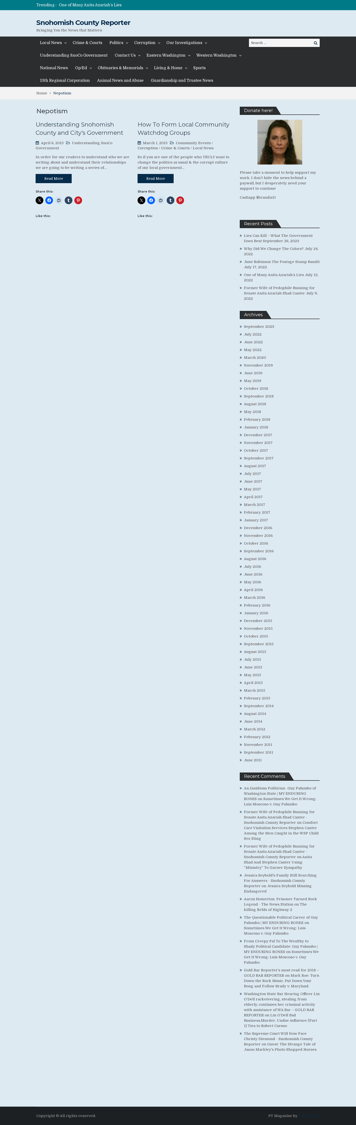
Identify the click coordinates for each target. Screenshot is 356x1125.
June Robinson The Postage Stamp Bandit (282, 262)
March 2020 (255, 357)
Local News (51, 43)
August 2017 (255, 466)
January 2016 (256, 613)
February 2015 (257, 698)
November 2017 (258, 443)
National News (54, 68)
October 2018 (256, 388)
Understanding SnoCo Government (74, 55)
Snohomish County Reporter (83, 22)
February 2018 (257, 419)
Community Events (193, 143)
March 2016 (254, 597)
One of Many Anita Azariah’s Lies (90, 5)
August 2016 (255, 559)
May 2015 (252, 675)
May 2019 (252, 381)
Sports (199, 68)
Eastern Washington (166, 55)
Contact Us (125, 55)
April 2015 (253, 683)
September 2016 (259, 551)
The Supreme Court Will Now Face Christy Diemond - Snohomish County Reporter (278, 1038)
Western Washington (216, 55)
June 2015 (253, 667)
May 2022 (253, 350)
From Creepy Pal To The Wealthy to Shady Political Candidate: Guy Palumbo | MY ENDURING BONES (281, 946)
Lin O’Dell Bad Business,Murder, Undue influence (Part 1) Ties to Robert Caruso (280, 1020)
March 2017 (254, 504)
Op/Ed (81, 68)
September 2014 (259, 706)
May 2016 (252, 582)
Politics (116, 43)
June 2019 (253, 373)
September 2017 (259, 458)
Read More (53, 178)
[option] (132, 5)
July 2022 (253, 334)
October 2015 (256, 636)
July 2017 (252, 474)
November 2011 (258, 744)
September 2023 (259, 326)
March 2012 (254, 729)
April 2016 (253, 590)
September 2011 (258, 752)
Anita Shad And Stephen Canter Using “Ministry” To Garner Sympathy (278, 862)
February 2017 (257, 512)
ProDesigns (309, 1116)
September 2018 (259, 396)
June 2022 (253, 342)
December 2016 (258, 528)
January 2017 (256, 520)
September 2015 (259, 644)
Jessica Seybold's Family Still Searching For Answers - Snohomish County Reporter (280, 880)
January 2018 (256, 427)
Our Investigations (184, 43)
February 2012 (257, 737)
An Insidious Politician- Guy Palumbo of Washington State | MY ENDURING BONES (280, 793)
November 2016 (258, 535)
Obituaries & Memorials (120, 68)
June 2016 (253, 574)
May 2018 (252, 412)
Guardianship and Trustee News (182, 80)
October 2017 (256, 450)
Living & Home (168, 68)
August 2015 (255, 652)
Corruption (144, 43)
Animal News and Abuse (120, 80)
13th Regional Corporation (65, 80)
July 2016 (252, 566)
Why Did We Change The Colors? (274, 249)
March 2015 (254, 690)
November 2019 (258, 365)
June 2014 (253, 721)
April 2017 (253, 497)
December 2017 (258, 435)
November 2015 (258, 628)
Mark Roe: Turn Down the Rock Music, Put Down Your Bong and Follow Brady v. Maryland (281, 980)
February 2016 (257, 605)
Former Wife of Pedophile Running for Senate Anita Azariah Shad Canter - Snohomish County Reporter (279, 817)
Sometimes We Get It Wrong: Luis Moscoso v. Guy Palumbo (281, 957)
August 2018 (255, 404)
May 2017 (252, 489)
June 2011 (253, 760)
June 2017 (253, 481)
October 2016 (256, 543)
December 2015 (258, 621)
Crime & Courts (87, 43)
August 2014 (255, 714)
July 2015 (252, 659)
